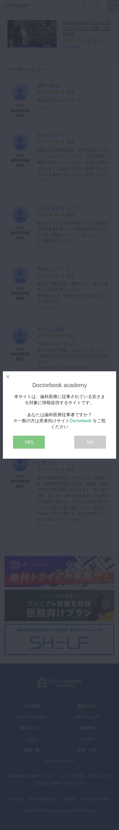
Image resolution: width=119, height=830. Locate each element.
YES (29, 442)
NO (90, 442)
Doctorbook (81, 420)
